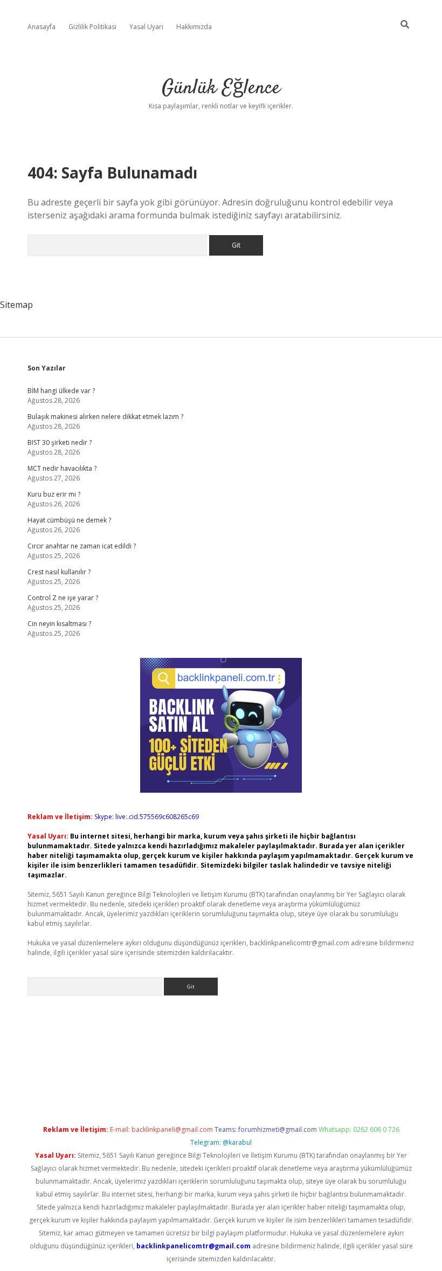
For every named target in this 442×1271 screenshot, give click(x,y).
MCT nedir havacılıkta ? (61, 468)
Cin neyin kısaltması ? (59, 623)
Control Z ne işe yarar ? (62, 597)
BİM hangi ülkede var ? (61, 390)
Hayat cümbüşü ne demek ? (69, 520)
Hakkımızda (194, 26)
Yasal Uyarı (146, 26)
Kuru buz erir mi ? (53, 494)
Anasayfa (41, 26)
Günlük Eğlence (221, 88)
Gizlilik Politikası (92, 26)
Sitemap (16, 305)
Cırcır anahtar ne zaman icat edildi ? (81, 546)
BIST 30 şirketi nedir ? (59, 442)
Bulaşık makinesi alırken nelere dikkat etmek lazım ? (105, 416)
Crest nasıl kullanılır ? (59, 571)
